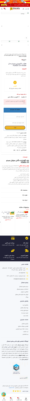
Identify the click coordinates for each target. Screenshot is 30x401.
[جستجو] (1, 8)
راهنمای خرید (25, 305)
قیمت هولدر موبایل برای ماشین (16, 145)
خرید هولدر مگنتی (13, 144)
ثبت (15, 127)
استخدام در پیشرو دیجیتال (22, 289)
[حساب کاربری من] (23, 8)
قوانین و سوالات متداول (23, 326)
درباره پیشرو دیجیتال (23, 286)
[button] (26, 211)
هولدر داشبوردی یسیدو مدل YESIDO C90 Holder (22, 215)
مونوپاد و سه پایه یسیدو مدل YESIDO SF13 (8, 217)
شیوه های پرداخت (24, 310)
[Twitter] (15, 391)
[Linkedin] (13, 391)
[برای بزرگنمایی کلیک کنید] (26, 37)
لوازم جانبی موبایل (8, 347)
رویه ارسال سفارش (24, 308)
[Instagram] (20, 391)
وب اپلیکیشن (25, 334)
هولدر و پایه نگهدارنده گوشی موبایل (15, 54)
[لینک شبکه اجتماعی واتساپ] (16, 150)
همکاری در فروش (24, 292)
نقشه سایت (25, 316)
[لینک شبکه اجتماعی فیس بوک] (19, 150)
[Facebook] (18, 391)
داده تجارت (11, 387)
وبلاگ (27, 297)
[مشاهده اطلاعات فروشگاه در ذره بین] (23, 378)
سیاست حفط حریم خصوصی (22, 329)
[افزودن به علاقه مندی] (3, 213)
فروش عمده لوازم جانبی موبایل (21, 294)
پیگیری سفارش (25, 323)
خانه (25, 54)
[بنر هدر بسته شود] (2, 1)
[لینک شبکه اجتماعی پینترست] (18, 150)
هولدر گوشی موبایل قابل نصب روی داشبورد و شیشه (15, 55)
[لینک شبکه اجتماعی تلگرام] (14, 150)
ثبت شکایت (25, 331)
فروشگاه (23, 54)
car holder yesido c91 (17, 142)
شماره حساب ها (25, 313)
